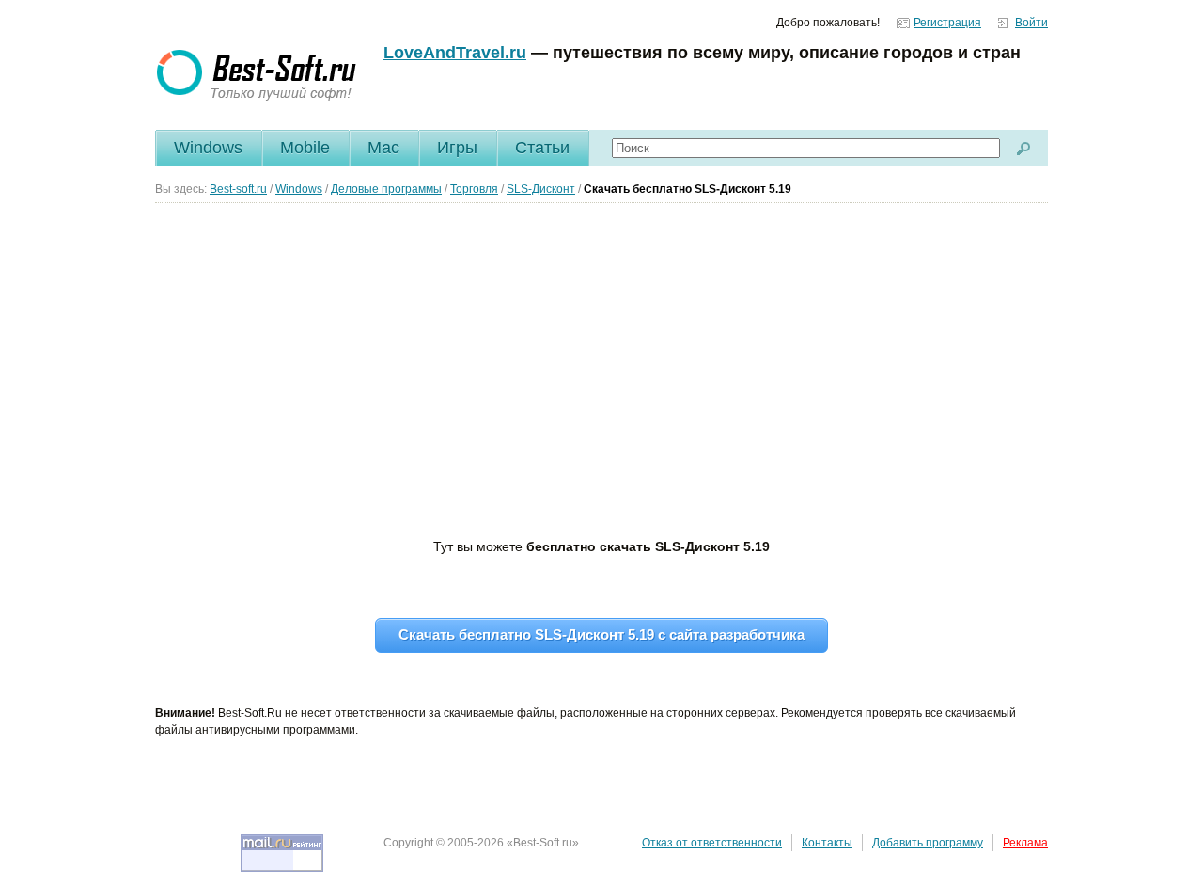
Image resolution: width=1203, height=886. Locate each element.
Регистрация (947, 22)
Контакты (827, 842)
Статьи (542, 147)
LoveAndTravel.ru (454, 52)
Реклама (1025, 842)
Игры (457, 147)
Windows (208, 147)
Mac (383, 147)
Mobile (305, 147)
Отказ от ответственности (712, 842)
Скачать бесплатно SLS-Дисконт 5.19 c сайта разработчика (601, 634)
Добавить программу (927, 842)
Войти (1031, 22)
